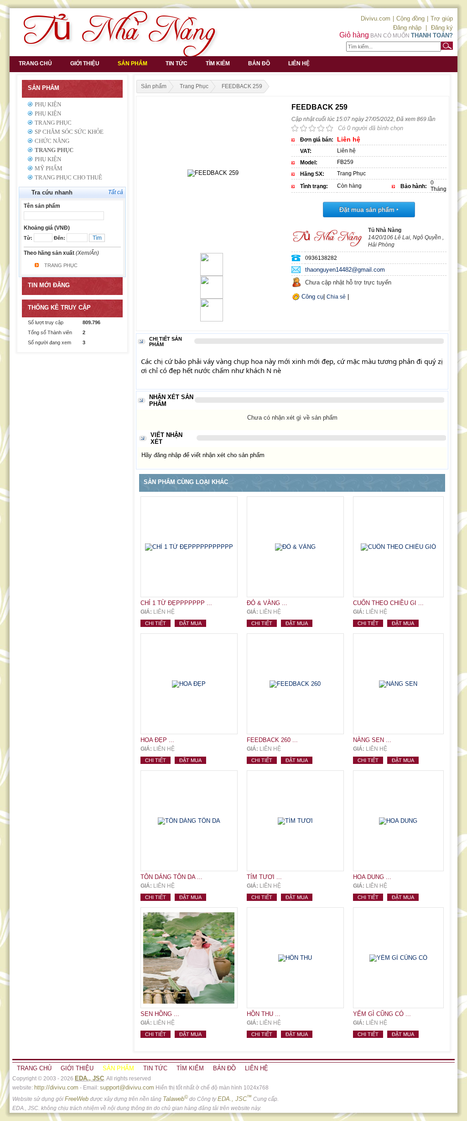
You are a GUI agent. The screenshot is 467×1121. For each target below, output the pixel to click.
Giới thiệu (84, 63)
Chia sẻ (336, 297)
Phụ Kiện (48, 104)
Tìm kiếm (218, 63)
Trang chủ (35, 63)
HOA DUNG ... (372, 877)
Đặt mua (190, 623)
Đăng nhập (407, 27)
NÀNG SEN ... (372, 740)
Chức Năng (52, 140)
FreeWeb (76, 1098)
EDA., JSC (89, 1078)
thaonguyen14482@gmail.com (345, 269)
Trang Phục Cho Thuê (68, 177)
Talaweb (175, 1098)
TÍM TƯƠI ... (264, 877)
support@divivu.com (127, 1087)
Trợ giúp (442, 18)
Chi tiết (155, 623)
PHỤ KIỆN (48, 159)
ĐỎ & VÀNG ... (267, 603)
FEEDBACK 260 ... (272, 740)
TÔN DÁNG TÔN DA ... (171, 877)
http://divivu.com (56, 1087)
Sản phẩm (132, 63)
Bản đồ (259, 63)
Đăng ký (442, 27)
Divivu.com (375, 18)
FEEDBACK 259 (242, 86)
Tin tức (176, 63)
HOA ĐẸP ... (157, 740)
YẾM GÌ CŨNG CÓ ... (382, 1013)
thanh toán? (432, 35)
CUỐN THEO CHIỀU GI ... (388, 603)
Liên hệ (299, 63)
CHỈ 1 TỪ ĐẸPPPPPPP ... (176, 603)
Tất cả (115, 192)
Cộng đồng (410, 18)
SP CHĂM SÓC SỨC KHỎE (69, 131)
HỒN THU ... (263, 1013)
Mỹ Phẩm (48, 168)
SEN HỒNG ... (159, 1013)
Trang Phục (53, 122)
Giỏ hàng (354, 35)
